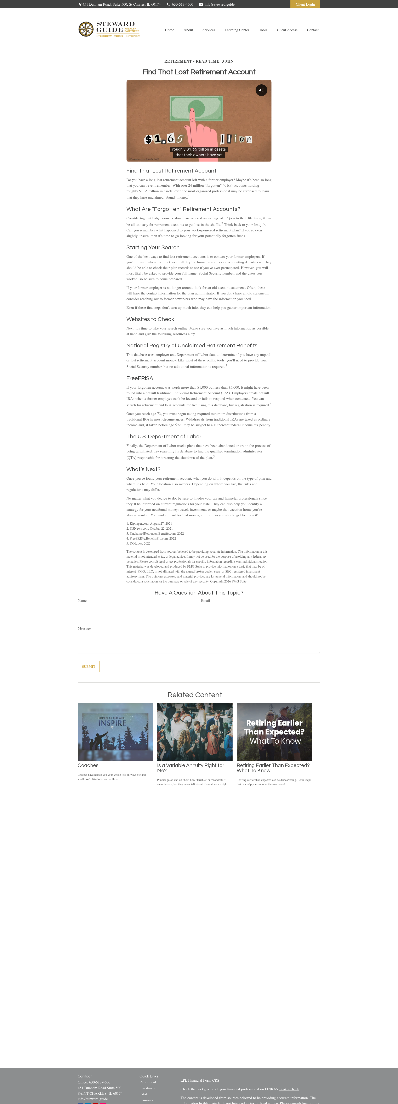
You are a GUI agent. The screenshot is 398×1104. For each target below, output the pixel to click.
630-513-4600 (182, 4)
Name (82, 600)
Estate (144, 1093)
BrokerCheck (289, 1088)
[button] (169, 29)
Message (84, 628)
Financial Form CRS (203, 1080)
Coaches (88, 765)
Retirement (148, 1081)
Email (205, 600)
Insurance (147, 1099)
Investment (148, 1087)
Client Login (305, 4)
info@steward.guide (220, 4)
